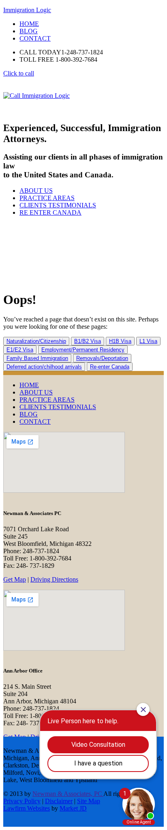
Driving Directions (54, 579)
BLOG (28, 414)
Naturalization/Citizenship (36, 341)
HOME (29, 385)
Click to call (18, 73)
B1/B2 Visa (87, 341)
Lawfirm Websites (26, 808)
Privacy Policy (22, 801)
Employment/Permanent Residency (82, 350)
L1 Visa (148, 341)
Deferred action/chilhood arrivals (44, 367)
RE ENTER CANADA (50, 212)
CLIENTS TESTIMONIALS (57, 205)
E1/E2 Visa (19, 350)
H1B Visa (120, 341)
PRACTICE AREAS (47, 197)
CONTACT (35, 421)
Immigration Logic (27, 9)
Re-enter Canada (109, 367)
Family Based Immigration (37, 358)
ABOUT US (36, 190)
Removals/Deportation (102, 358)
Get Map (14, 579)
